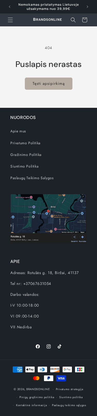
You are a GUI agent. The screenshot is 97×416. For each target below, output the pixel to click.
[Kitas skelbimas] (87, 6)
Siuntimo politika (71, 397)
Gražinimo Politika (26, 154)
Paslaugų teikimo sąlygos (69, 405)
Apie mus (18, 131)
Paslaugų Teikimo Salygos (32, 177)
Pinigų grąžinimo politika (36, 397)
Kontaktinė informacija (31, 405)
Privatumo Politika (25, 143)
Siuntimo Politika (24, 166)
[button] (10, 20)
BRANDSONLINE (38, 389)
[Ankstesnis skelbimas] (9, 6)
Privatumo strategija (69, 389)
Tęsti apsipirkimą (49, 83)
